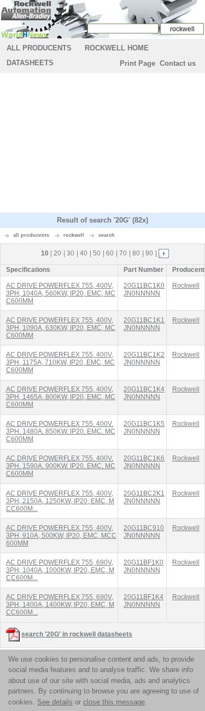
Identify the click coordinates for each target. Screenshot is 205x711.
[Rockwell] (26, 10)
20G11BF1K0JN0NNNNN (143, 566)
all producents (31, 235)
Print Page (137, 63)
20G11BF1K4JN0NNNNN (143, 600)
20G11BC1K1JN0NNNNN (144, 324)
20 (57, 253)
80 (136, 253)
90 (149, 253)
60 (110, 253)
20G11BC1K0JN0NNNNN (144, 289)
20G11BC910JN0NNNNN (144, 531)
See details (55, 702)
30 (70, 253)
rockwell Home (117, 48)
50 (97, 253)
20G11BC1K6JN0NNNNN (144, 462)
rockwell (73, 235)
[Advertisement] (103, 144)
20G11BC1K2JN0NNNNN (144, 358)
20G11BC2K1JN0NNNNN (144, 497)
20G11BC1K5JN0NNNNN (144, 427)
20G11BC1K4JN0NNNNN (144, 393)
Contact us (178, 63)
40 (83, 253)
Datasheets (30, 63)
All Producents (39, 48)
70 (123, 253)
